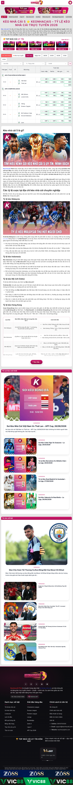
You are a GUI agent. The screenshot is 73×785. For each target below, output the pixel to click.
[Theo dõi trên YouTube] (47, 684)
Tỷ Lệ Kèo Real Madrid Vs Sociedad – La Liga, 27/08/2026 (52, 480)
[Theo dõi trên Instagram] (31, 684)
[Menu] (2, 2)
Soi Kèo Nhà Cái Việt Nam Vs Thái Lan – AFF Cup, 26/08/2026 (36, 426)
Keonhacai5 (7, 168)
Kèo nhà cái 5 (5, 29)
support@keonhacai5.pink (64, 726)
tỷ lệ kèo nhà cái (45, 688)
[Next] (67, 44)
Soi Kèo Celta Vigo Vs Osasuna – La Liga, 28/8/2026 (51, 444)
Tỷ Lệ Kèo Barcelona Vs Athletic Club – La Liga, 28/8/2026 (52, 462)
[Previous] (6, 44)
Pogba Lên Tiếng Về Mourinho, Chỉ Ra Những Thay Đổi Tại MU (52, 586)
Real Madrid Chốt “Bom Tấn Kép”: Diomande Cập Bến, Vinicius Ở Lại (52, 647)
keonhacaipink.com (64, 729)
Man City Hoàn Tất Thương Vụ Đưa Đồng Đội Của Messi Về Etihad (36, 570)
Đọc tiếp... (37, 362)
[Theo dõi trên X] (36, 684)
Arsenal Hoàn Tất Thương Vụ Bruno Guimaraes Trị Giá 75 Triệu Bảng (52, 627)
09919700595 (61, 723)
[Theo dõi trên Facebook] (26, 684)
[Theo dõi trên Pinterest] (42, 684)
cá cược (5, 238)
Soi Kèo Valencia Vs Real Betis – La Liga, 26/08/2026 (51, 498)
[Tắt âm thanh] (70, 63)
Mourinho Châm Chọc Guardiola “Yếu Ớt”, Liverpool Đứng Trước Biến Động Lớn (51, 607)
